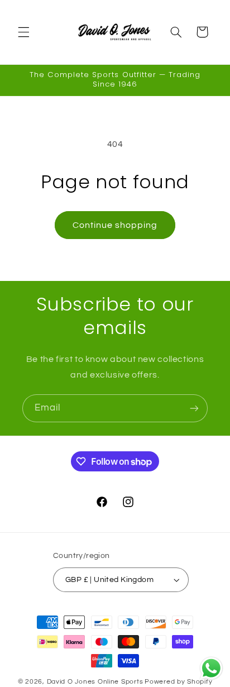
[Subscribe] (194, 408)
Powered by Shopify (178, 682)
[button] (23, 32)
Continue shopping (115, 225)
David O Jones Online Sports (95, 682)
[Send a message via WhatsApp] (211, 668)
